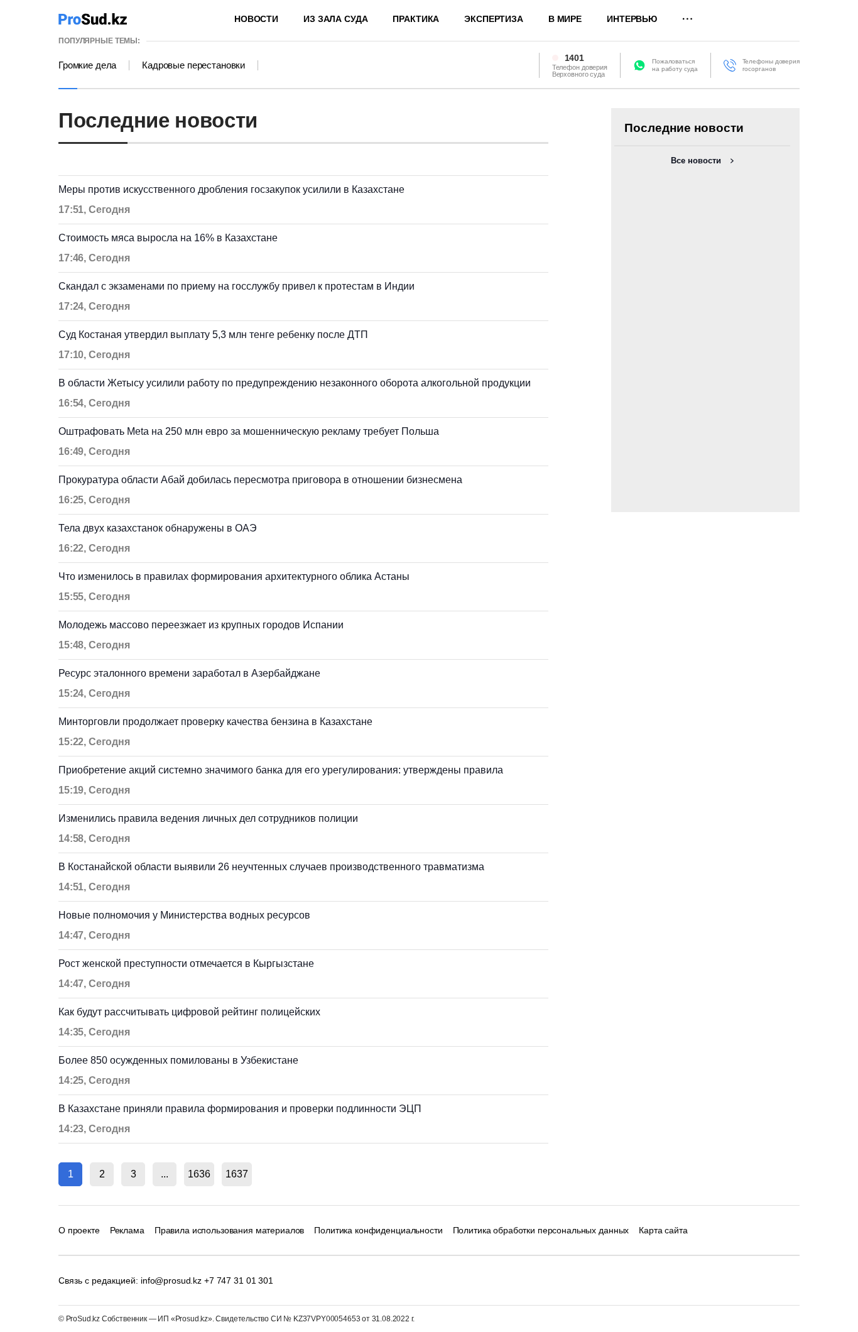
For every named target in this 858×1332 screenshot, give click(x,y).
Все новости (696, 160)
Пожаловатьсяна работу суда (675, 65)
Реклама (127, 1230)
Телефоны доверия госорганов (771, 65)
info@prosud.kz (171, 1280)
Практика (416, 19)
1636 (199, 1174)
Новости (256, 19)
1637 (236, 1174)
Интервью (632, 19)
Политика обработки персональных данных (541, 1230)
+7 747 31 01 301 (238, 1280)
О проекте (79, 1230)
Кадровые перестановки (193, 65)
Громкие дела (87, 65)
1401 (574, 58)
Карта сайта (663, 1230)
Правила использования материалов (230, 1230)
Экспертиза (493, 19)
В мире (565, 19)
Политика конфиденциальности (378, 1230)
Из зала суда (335, 19)
